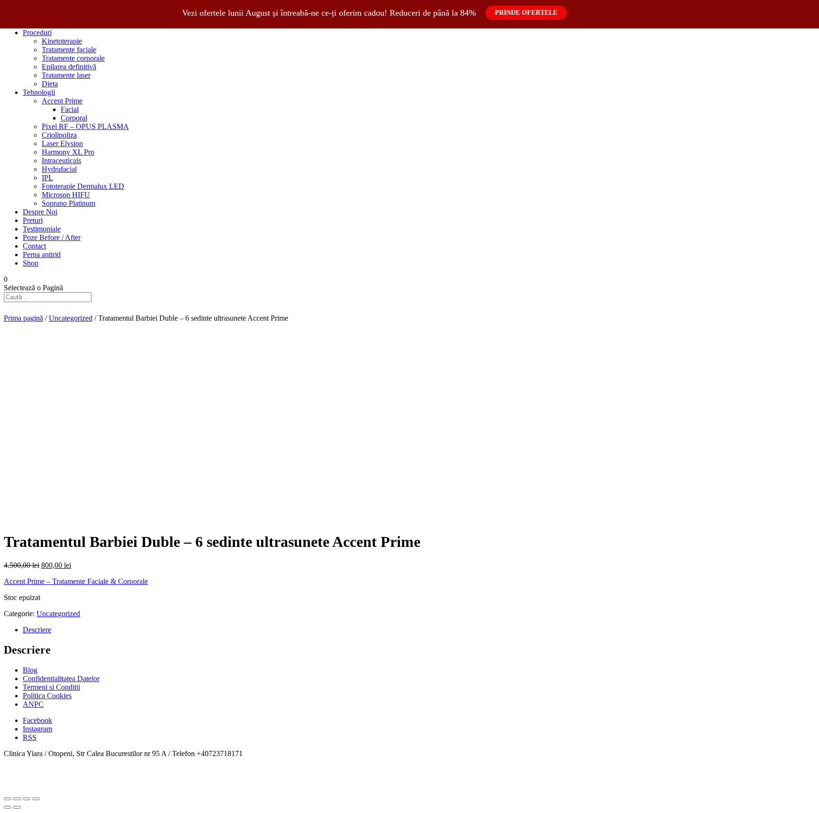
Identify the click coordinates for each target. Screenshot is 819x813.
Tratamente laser (66, 75)
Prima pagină (23, 318)
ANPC (33, 704)
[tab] (419, 630)
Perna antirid (42, 254)
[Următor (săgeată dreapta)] (17, 807)
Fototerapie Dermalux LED (83, 186)
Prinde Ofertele (526, 12)
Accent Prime (62, 101)
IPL (47, 178)
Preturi (33, 220)
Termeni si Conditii (51, 687)
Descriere (37, 630)
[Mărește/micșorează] (36, 798)
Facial (70, 109)
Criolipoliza (59, 135)
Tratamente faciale (69, 50)
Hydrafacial (59, 169)
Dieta (50, 84)
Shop (30, 263)
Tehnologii (39, 92)
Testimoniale (42, 229)
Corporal (74, 118)
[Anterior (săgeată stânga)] (7, 807)
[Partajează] (17, 798)
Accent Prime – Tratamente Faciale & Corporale (76, 581)
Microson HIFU (66, 195)
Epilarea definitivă (69, 67)
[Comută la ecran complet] (26, 798)
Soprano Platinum (68, 203)
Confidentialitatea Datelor (61, 678)
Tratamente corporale (73, 58)
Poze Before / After (52, 237)
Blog (30, 670)
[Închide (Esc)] (7, 798)
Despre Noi (40, 212)
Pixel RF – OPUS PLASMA (85, 126)
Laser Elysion (62, 143)
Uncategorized (70, 318)
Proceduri (37, 32)
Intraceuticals (61, 161)
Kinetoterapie (62, 41)
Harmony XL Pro (68, 152)
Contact (34, 246)
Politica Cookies (47, 696)
